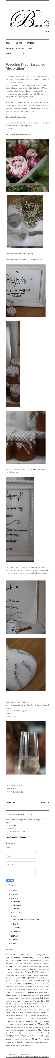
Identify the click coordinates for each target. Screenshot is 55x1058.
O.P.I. (32, 1007)
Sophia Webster (41, 1018)
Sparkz (8, 1021)
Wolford (8, 1039)
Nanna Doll (36, 1004)
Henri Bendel (10, 983)
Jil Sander (40, 986)
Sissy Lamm (18, 1018)
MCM (19, 1001)
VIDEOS (19, 43)
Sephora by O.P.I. (43, 1015)
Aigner (38, 955)
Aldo (9, 958)
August (16, 913)
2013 (13, 940)
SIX (26, 1018)
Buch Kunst (18, 963)
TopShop (29, 1027)
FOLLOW (20, 54)
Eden (10, 972)
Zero (7, 1045)
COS (9, 969)
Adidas (8, 955)
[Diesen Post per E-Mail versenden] (14, 792)
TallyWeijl (46, 1021)
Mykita (26, 1004)
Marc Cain (35, 995)
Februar (16, 928)
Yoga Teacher (11, 825)
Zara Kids (46, 1039)
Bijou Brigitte (22, 961)
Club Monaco (27, 966)
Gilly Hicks (43, 975)
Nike (47, 1004)
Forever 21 (29, 972)
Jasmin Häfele (29, 986)
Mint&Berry (9, 1004)
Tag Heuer (28, 1021)
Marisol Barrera (25, 998)
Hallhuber (46, 978)
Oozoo (47, 1007)
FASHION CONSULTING (15, 48)
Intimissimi (9, 986)
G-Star (36, 975)
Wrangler (16, 1039)
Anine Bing (16, 958)
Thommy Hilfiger (28, 1024)
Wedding (14, 788)
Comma (46, 966)
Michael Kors (38, 1001)
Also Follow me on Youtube (16, 837)
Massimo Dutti (38, 998)
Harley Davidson (23, 981)
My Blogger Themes (40, 1056)
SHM (10, 1018)
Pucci (21, 1012)
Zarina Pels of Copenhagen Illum (36, 1042)
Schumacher (10, 1015)
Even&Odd (18, 972)
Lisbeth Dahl (43, 992)
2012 (13, 943)
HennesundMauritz (38, 981)
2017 (13, 891)
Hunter (45, 983)
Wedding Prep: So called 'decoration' (25, 66)
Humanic (37, 983)
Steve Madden (18, 1021)
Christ (19, 966)
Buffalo (27, 963)
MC (14, 1001)
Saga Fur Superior (40, 1012)
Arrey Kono (37, 958)
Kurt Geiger (31, 989)
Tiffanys (41, 1024)
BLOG (8, 43)
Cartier (45, 963)
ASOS (46, 957)
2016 (13, 894)
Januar (16, 931)
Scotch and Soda (21, 1015)
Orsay (22, 1010)
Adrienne (16, 955)
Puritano (29, 1012)
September (17, 909)
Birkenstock (35, 960)
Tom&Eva (20, 1027)
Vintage (9, 1036)
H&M (23, 978)
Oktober (16, 905)
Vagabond (22, 1033)
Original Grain (12, 1010)
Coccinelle (37, 966)
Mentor (27, 1001)
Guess (15, 978)
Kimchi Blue (21, 989)
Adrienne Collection (27, 955)
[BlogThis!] (16, 792)
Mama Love (11, 995)
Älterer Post (45, 802)
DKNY (30, 969)
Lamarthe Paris (30, 992)
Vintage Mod (19, 1036)
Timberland (9, 1027)
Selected (32, 1015)
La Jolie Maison (17, 992)
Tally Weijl (37, 1021)
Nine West (18, 1007)
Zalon (27, 1039)
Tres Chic (38, 1027)
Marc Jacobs (44, 995)
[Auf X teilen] (19, 792)
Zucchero (26, 1045)
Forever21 (43, 972)
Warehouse (35, 1036)
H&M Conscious (34, 978)
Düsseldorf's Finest (43, 969)
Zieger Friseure (16, 1045)
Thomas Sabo (14, 1024)
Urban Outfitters (43, 1030)
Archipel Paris (27, 958)
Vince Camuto (41, 1033)
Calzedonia (36, 963)
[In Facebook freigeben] (22, 792)
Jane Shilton (19, 986)
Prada (15, 1012)
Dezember (17, 901)
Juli (14, 916)
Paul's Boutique (42, 1010)
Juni (15, 924)
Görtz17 (8, 978)
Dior (24, 969)
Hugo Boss (28, 983)
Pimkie (8, 1012)
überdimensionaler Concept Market (24, 1030)
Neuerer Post (10, 802)
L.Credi (40, 989)
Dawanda (17, 969)
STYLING (30, 43)
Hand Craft (12, 981)
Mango (24, 995)
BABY (31, 48)
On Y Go (39, 1007)
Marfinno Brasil (13, 998)
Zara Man (11, 1042)
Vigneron (31, 1033)
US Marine (12, 1033)
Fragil (29, 975)
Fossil (22, 975)
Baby (12, 960)
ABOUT (9, 54)
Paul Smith (30, 1010)
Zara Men (20, 1042)
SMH (32, 1018)
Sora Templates (25, 1056)
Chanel (9, 966)
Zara (34, 1039)
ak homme (45, 955)
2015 (13, 898)
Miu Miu (18, 1004)
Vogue (27, 1036)
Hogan (19, 983)
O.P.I (26, 1007)
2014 (13, 936)
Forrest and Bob (11, 975)
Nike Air (10, 1007)
